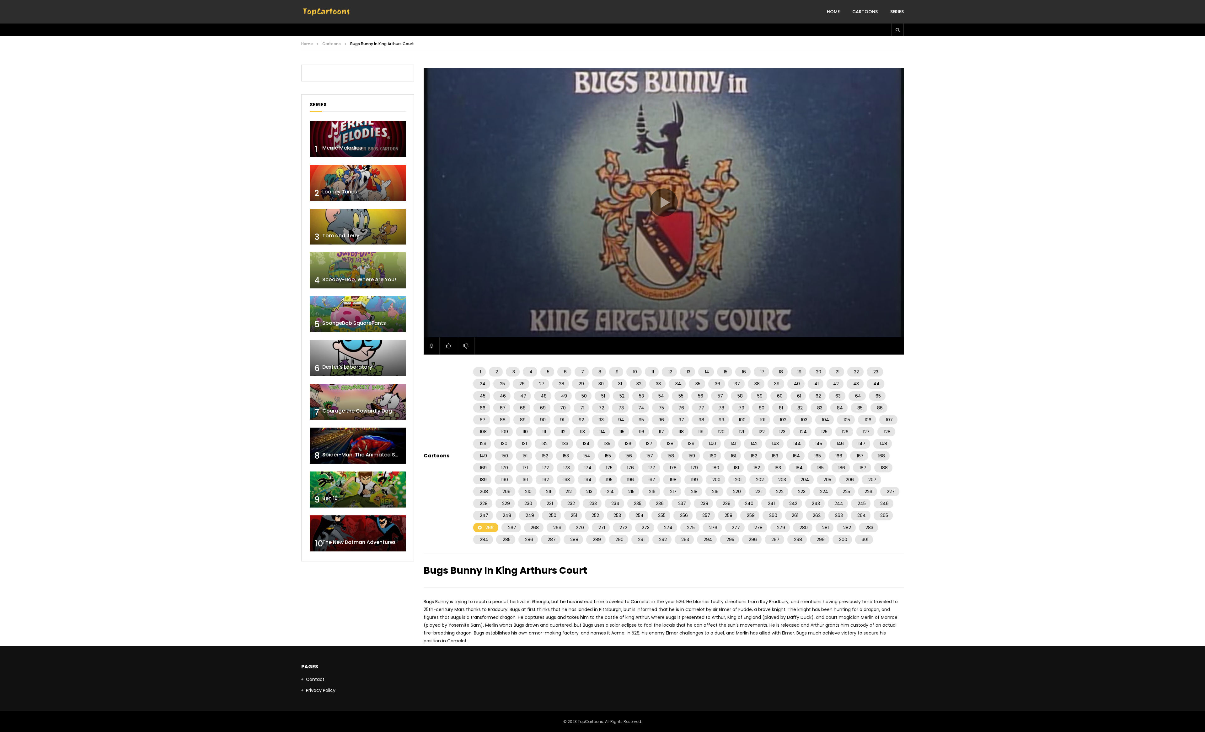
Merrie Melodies (342, 147)
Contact (315, 679)
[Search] (897, 30)
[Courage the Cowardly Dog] (358, 402)
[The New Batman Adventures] (358, 533)
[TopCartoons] (326, 12)
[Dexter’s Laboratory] (358, 358)
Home (833, 11)
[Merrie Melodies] (358, 139)
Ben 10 (330, 498)
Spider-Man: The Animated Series (364, 454)
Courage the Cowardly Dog (357, 410)
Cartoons (865, 11)
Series (897, 11)
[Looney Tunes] (358, 183)
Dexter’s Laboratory (347, 367)
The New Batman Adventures (359, 542)
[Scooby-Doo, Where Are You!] (358, 270)
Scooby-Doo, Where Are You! (359, 279)
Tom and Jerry (340, 235)
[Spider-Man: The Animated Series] (358, 446)
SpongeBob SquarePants (354, 323)
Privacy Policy (320, 690)
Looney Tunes (339, 191)
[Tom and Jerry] (358, 227)
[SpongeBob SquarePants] (358, 314)
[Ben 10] (358, 489)
